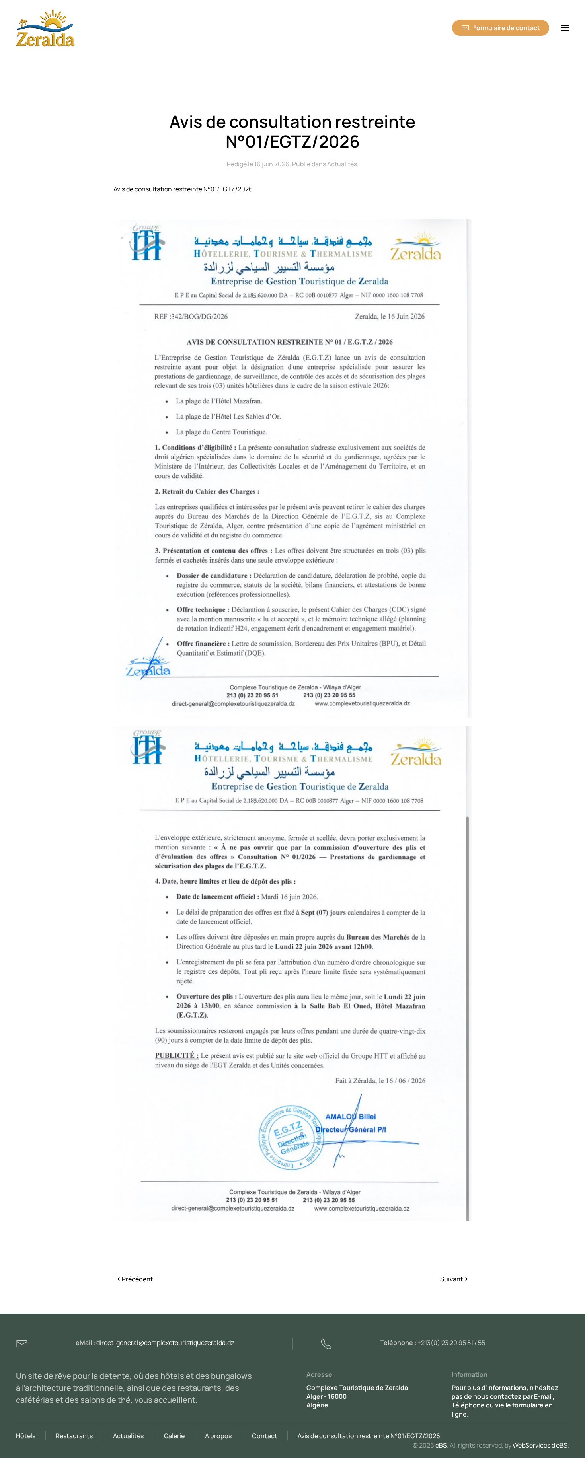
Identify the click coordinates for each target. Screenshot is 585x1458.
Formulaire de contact (506, 27)
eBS (441, 1445)
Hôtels (25, 1435)
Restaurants (74, 1435)
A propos (218, 1435)
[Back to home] (46, 28)
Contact (264, 1435)
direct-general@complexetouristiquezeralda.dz (165, 1342)
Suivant (451, 1279)
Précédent (137, 1279)
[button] (565, 28)
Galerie (174, 1435)
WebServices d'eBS (540, 1445)
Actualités (342, 164)
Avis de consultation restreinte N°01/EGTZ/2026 (369, 1435)
